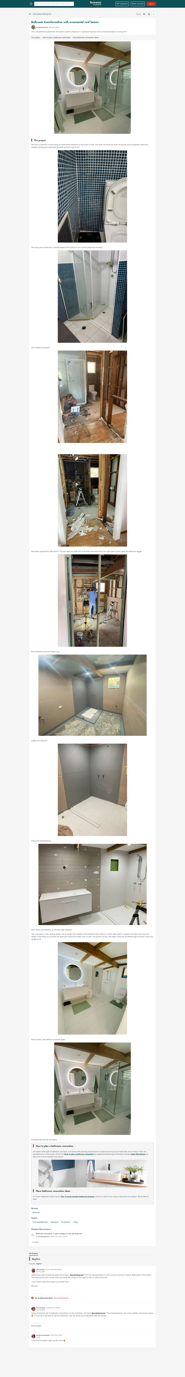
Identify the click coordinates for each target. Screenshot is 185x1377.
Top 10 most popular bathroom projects (77, 1196)
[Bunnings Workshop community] (96, 4)
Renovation (65, 1222)
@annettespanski (76, 1275)
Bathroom (36, 1212)
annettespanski (43, 1236)
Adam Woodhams (138, 1154)
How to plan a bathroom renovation (57, 37)
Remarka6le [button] (40, 1308)
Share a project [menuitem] (138, 4)
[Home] (30, 14)
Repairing (54, 1222)
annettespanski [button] (42, 27)
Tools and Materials (40, 1222)
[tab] (33, 1253)
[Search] (37, 4)
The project (35, 37)
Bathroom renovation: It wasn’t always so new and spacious (59, 1234)
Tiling (75, 1222)
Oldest (38, 1264)
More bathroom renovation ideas (86, 37)
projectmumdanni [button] (43, 1335)
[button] (33, 27)
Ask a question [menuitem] (122, 4)
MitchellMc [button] (40, 1269)
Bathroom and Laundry (59, 1236)
